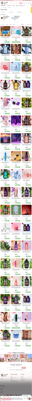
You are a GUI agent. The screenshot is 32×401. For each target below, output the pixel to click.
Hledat (16, 3)
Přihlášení (22, 377)
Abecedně (13, 24)
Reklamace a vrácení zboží (13, 377)
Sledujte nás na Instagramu (18, 352)
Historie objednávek (23, 379)
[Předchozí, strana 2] (27, 349)
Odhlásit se (22, 380)
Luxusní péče (1, 391)
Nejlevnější (7, 24)
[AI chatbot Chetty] (29, 398)
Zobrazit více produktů (15, 22)
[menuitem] (3, 5)
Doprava (12, 376)
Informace (13, 398)
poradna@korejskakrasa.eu (28, 0)
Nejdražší (10, 24)
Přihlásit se (23, 367)
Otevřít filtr (22, 24)
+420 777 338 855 (6, 0)
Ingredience (1, 392)
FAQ (11, 378)
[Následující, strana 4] (29, 349)
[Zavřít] (30, 395)
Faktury (22, 378)
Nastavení (25, 398)
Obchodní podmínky (13, 380)
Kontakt (11, 379)
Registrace (22, 376)
